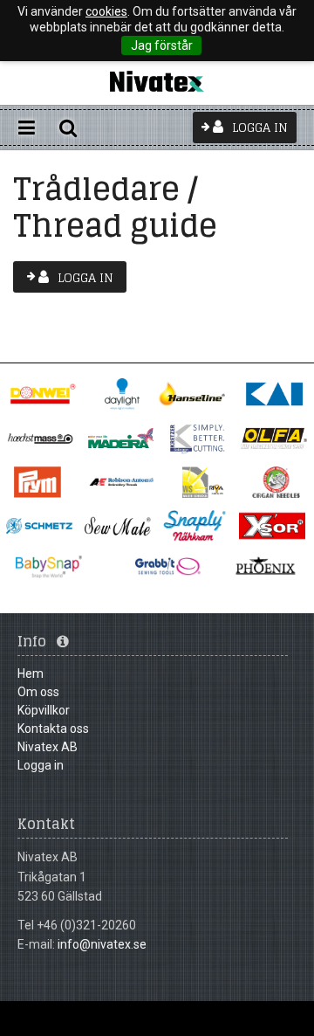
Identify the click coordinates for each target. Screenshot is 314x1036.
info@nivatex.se (102, 944)
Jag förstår (162, 45)
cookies (106, 11)
